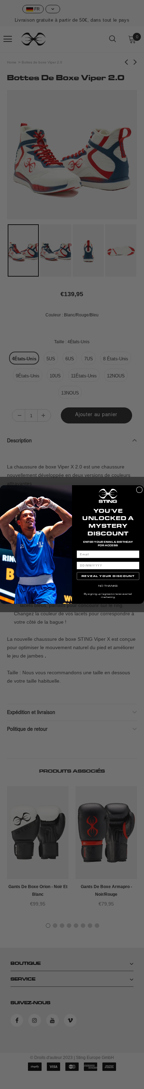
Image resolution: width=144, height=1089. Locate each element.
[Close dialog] (139, 490)
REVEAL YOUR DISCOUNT (108, 576)
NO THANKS (108, 585)
